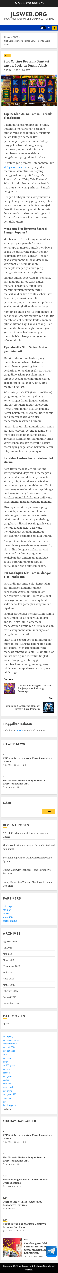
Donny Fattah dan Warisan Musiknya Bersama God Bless (24, 1225)
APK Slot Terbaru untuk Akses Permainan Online (27, 760)
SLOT (7, 55)
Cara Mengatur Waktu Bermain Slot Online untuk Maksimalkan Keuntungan (37, 1248)
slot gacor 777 (9, 1094)
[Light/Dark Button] (43, 27)
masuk (19, 730)
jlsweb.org (29, 14)
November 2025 (11, 966)
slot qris (6, 1069)
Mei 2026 (8, 953)
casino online (10, 920)
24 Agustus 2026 (13, 765)
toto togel (8, 906)
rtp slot (7, 909)
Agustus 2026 (10, 941)
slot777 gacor (9, 1065)
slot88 (6, 1061)
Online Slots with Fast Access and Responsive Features (22, 1203)
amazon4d (8, 1087)
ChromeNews (42, 1266)
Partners (7, 1109)
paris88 (6, 1072)
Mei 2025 (8, 972)
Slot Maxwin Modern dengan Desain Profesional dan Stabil (24, 782)
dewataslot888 (10, 1043)
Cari (7, 802)
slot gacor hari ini (15, 167)
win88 (6, 913)
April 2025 (8, 978)
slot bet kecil (9, 1050)
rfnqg (9, 70)
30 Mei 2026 (10, 1187)
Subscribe (54, 28)
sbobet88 (8, 917)
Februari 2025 (10, 991)
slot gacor (7, 1076)
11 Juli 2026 (10, 787)
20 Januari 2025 (23, 70)
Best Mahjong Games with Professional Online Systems (25, 1181)
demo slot (7, 1098)
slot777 (6, 1054)
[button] (49, 28)
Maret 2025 (9, 984)
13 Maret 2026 (11, 1231)
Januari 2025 (9, 997)
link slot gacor (9, 1105)
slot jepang (8, 1036)
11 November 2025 (34, 1257)
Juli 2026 (7, 947)
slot (4, 1101)
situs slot (7, 1083)
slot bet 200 (9, 1047)
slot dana (7, 1058)
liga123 (6, 1080)
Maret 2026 (9, 960)
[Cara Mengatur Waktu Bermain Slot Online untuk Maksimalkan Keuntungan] (12, 1247)
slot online (7, 1091)
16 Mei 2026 (10, 1209)
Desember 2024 (11, 1003)
